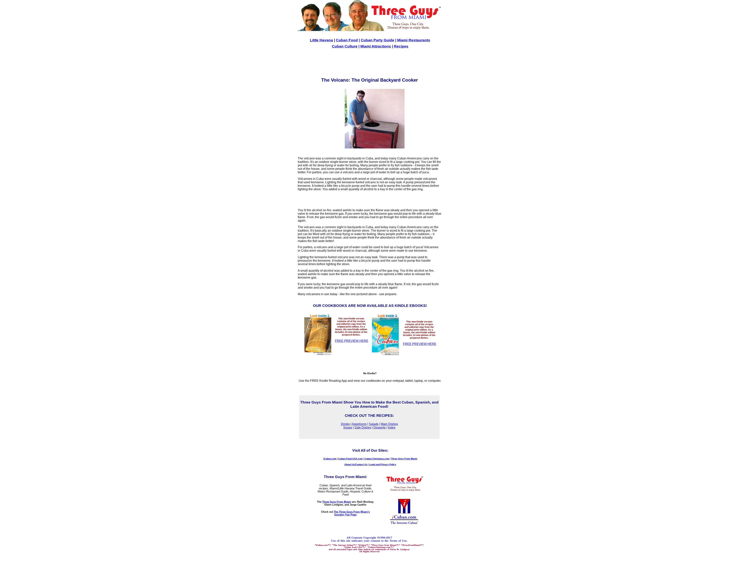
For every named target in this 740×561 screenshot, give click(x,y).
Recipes (401, 46)
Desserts (379, 427)
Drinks (345, 424)
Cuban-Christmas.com (376, 458)
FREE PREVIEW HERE (351, 340)
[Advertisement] (370, 62)
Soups (347, 427)
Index (391, 427)
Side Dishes (362, 427)
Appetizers (359, 424)
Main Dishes (389, 424)
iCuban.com (329, 458)
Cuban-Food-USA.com (350, 458)
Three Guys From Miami (404, 458)
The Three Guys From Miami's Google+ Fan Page (352, 513)
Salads (373, 424)
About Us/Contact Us (355, 464)
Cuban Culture (344, 46)
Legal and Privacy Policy (382, 464)
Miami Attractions (375, 46)
